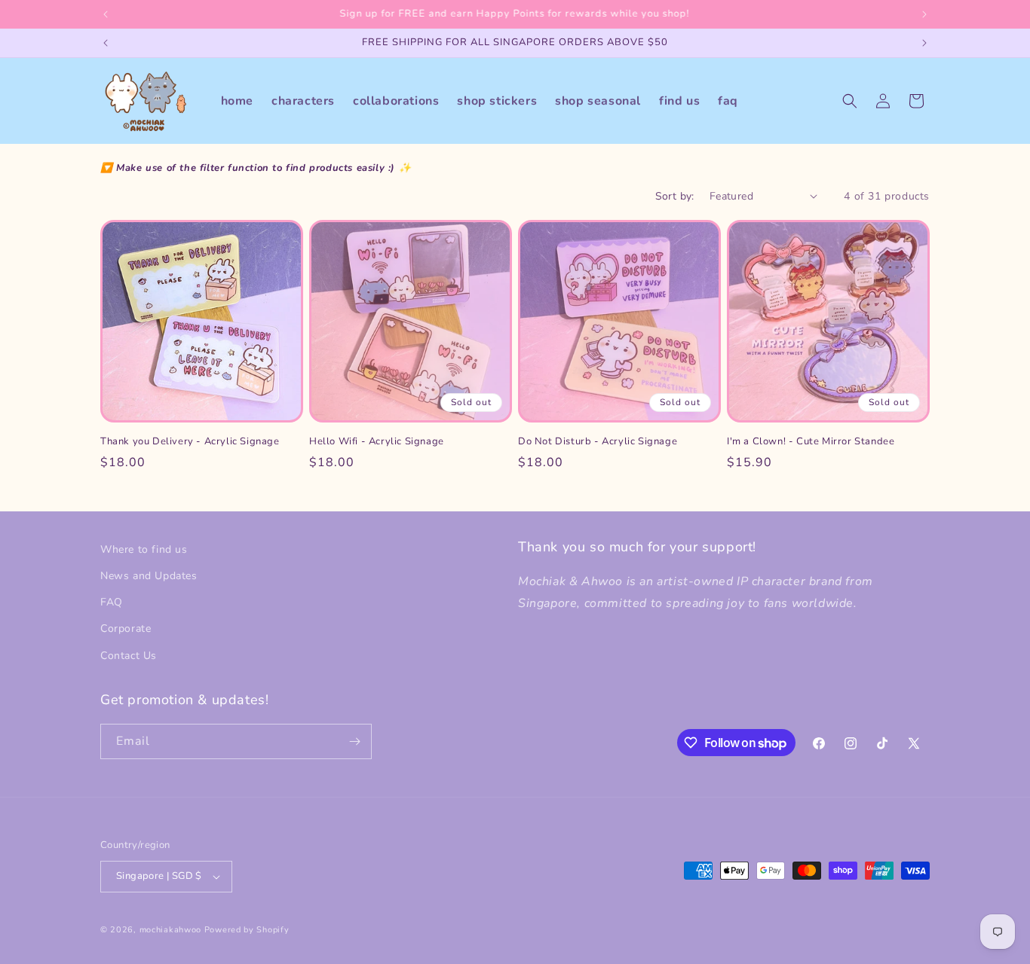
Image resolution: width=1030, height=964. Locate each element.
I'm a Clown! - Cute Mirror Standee (810, 441)
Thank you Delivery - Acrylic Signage (190, 441)
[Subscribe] (354, 741)
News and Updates (149, 576)
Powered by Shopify (247, 929)
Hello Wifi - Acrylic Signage (376, 441)
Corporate (125, 628)
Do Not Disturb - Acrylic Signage (597, 441)
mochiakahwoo (170, 929)
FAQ (111, 602)
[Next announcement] (924, 14)
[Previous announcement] (105, 14)
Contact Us (128, 655)
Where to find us (144, 549)
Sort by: (674, 196)
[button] (849, 100)
